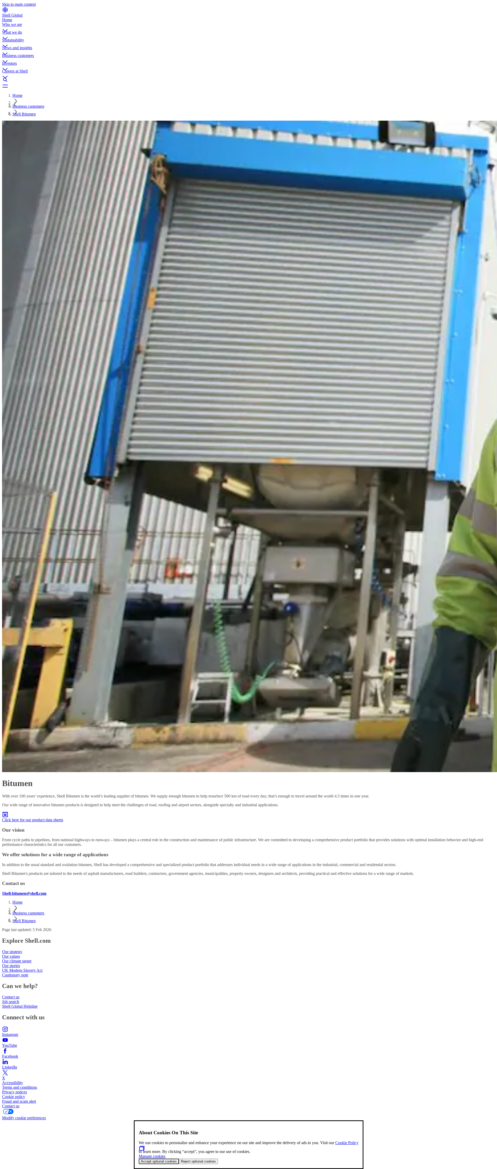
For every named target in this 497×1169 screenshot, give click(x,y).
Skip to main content (19, 4)
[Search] (248, 80)
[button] (248, 26)
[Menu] (248, 86)
